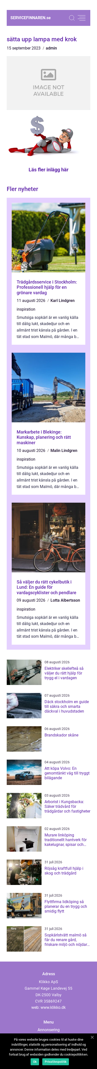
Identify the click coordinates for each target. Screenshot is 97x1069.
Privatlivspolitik (55, 1062)
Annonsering (49, 1029)
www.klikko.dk (53, 1007)
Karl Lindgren (62, 300)
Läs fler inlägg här (48, 170)
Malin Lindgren (63, 450)
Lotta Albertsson (65, 600)
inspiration (26, 309)
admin (51, 48)
